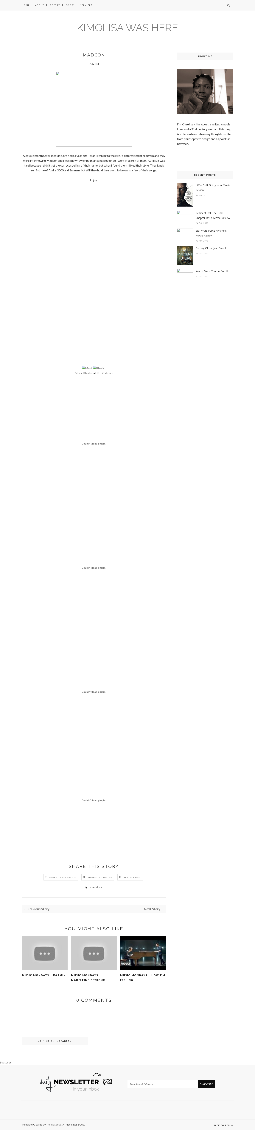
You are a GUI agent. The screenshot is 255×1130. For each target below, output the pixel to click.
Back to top (222, 1125)
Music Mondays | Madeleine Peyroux (88, 977)
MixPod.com (105, 373)
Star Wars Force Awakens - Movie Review (212, 233)
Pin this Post (132, 877)
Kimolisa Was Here (127, 27)
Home (26, 5)
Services (86, 5)
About (39, 5)
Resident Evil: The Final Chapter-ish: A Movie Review (213, 215)
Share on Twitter (100, 877)
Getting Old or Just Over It (211, 248)
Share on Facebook (62, 877)
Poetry (55, 5)
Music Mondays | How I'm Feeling (142, 977)
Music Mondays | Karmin (44, 975)
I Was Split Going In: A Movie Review (213, 187)
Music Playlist (84, 373)
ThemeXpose (53, 1124)
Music (99, 887)
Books (70, 5)
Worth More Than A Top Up (212, 271)
